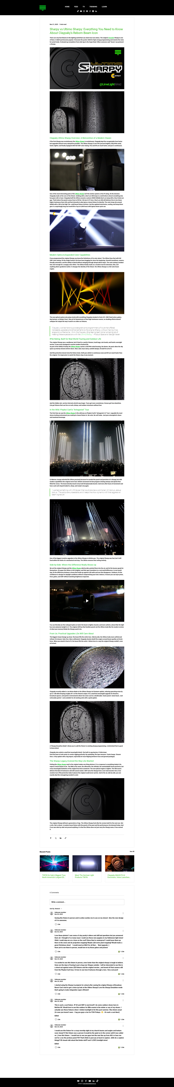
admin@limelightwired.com (89, 1083)
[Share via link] (65, 838)
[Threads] (93, 11)
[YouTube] (81, 11)
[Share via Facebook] (51, 838)
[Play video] (87, 68)
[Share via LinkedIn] (61, 838)
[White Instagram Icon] (84, 11)
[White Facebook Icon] (90, 11)
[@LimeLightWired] (78, 1081)
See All (132, 851)
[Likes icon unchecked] (56, 924)
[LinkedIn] (96, 11)
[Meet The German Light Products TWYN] (87, 863)
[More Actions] (123, 913)
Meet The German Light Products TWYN (84, 876)
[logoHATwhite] (87, 11)
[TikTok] (78, 11)
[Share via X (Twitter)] (56, 838)
